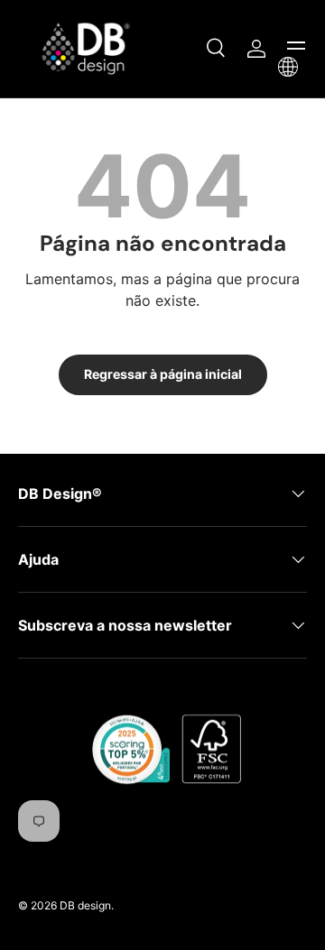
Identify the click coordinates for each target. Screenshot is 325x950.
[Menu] (296, 49)
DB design (85, 905)
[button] (288, 67)
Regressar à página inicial (163, 374)
